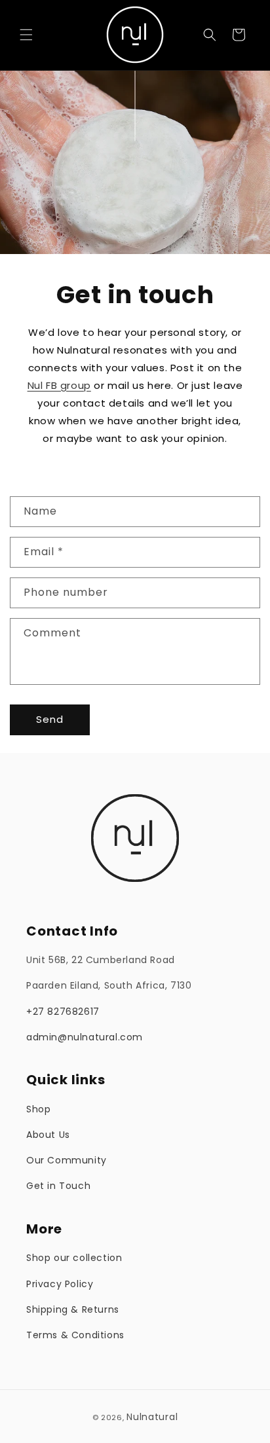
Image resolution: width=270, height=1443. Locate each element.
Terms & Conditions (75, 1335)
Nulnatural (152, 1416)
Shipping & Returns (72, 1309)
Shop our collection (74, 1257)
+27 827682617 (63, 1011)
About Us (48, 1134)
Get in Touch (58, 1185)
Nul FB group (59, 385)
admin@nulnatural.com (84, 1037)
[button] (26, 34)
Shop (38, 1109)
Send (50, 719)
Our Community (66, 1160)
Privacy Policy (59, 1283)
